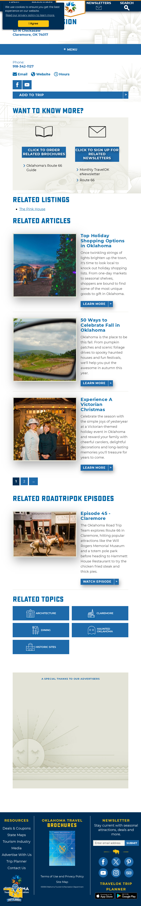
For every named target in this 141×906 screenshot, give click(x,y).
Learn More (94, 304)
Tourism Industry (16, 842)
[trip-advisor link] (128, 872)
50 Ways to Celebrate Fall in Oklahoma (100, 325)
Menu (70, 49)
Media (16, 848)
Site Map (62, 882)
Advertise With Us (16, 855)
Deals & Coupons (17, 828)
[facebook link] (103, 861)
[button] (127, 6)
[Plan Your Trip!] (13, 893)
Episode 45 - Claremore (95, 516)
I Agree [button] (33, 23)
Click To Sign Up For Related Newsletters (97, 154)
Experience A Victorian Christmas (96, 404)
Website (43, 74)
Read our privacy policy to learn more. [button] (30, 15)
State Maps (16, 835)
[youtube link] (103, 872)
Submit (131, 843)
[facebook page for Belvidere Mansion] (17, 84)
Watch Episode (97, 581)
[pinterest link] (128, 861)
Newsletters (98, 3)
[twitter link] (116, 861)
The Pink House (32, 209)
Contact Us (17, 868)
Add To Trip (31, 95)
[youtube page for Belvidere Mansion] (27, 84)
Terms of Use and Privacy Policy (62, 876)
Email (22, 74)
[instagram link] (116, 872)
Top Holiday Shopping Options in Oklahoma (103, 240)
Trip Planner (16, 861)
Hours (64, 74)
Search (127, 3)
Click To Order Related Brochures (44, 152)
